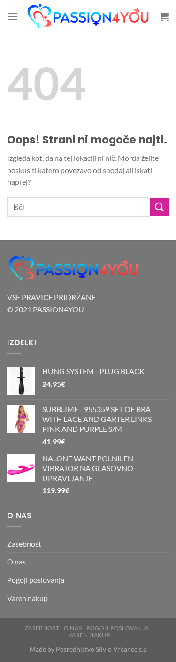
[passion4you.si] (89, 16)
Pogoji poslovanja (35, 579)
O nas (16, 561)
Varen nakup (27, 598)
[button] (12, 16)
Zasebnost (24, 543)
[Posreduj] (159, 207)
